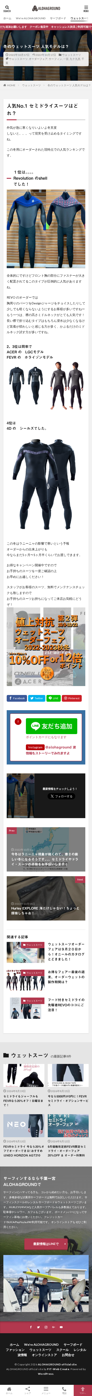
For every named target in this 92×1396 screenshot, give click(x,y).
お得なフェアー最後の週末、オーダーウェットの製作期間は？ (66, 977)
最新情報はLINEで (46, 1244)
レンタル (80, 1350)
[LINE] (53, 698)
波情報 (22, 1355)
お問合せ (68, 1355)
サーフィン (55, 59)
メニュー (46, 1393)
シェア (27, 1393)
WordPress (46, 1373)
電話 (64, 1393)
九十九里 (75, 59)
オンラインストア (44, 1355)
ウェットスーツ (80, 18)
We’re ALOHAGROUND (31, 18)
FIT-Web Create (58, 1369)
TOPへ (83, 1393)
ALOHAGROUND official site (57, 1364)
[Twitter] (36, 698)
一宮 (66, 59)
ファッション (15, 1350)
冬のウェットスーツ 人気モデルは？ (69, 85)
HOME (11, 85)
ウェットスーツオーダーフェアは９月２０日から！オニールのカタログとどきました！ (66, 952)
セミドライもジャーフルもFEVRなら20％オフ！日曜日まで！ (23, 1101)
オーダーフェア (38, 59)
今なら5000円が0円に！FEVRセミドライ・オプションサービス (68, 1101)
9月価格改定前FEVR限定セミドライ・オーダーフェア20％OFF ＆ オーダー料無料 (67, 1151)
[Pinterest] (72, 698)
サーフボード (58, 18)
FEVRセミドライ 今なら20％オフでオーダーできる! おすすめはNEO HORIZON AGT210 (23, 1151)
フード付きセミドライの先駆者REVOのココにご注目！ (66, 1005)
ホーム (7, 18)
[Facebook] (17, 698)
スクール (62, 1350)
